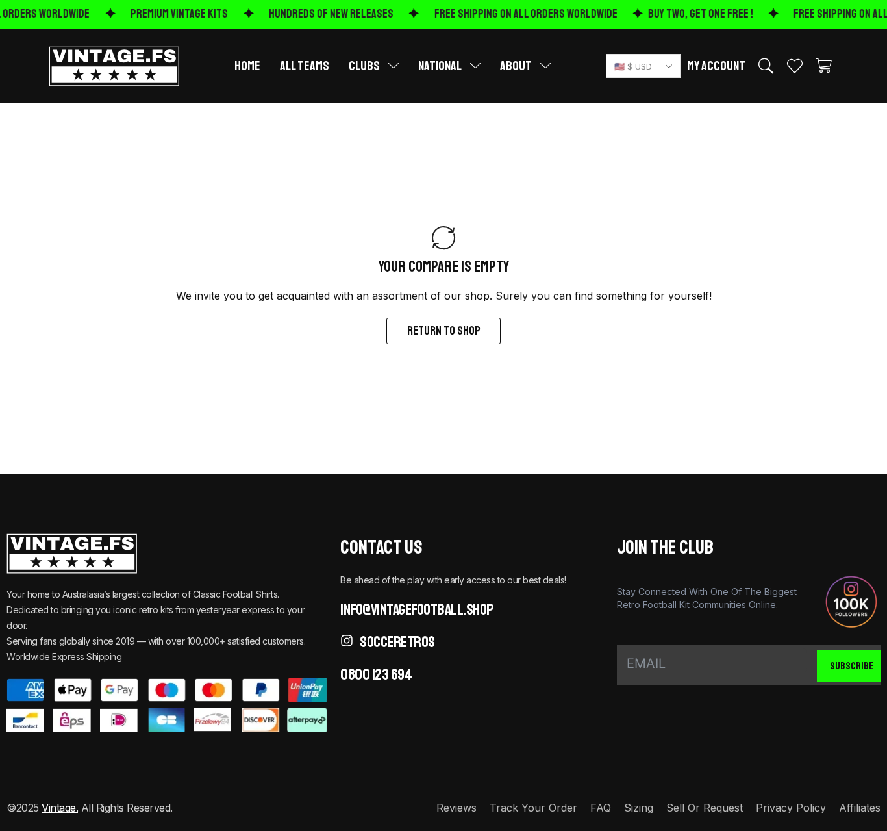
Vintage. (60, 807)
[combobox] (643, 66)
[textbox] (640, 67)
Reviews (456, 807)
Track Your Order (533, 807)
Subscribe (851, 665)
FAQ (600, 807)
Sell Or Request (704, 807)
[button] (766, 66)
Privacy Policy (791, 807)
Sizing (638, 807)
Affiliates (860, 807)
